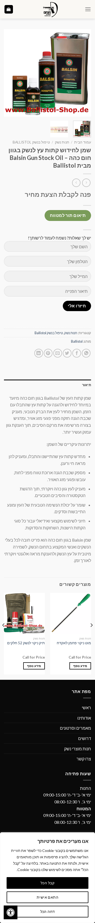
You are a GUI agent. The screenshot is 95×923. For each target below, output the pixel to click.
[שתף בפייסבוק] (76, 353)
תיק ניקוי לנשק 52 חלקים (26, 643)
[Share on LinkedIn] (38, 353)
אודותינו (84, 717)
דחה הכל (47, 911)
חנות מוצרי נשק (77, 748)
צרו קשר (84, 758)
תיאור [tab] (86, 385)
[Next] (8, 73)
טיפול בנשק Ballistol (31, 142)
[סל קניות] (8, 9)
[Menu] (88, 9)
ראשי (86, 707)
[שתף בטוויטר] (67, 353)
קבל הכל (47, 883)
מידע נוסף (80, 666)
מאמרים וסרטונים (75, 727)
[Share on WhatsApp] (86, 353)
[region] (47, 877)
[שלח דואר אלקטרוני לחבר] (57, 353)
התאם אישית (47, 897)
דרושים (84, 738)
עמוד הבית (82, 142)
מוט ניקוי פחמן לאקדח (74, 643)
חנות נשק (62, 142)
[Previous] (82, 73)
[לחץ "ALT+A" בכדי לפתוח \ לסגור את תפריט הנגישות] (10, 912)
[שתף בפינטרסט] (48, 353)
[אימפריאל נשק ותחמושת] (49, 9)
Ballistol (77, 341)
